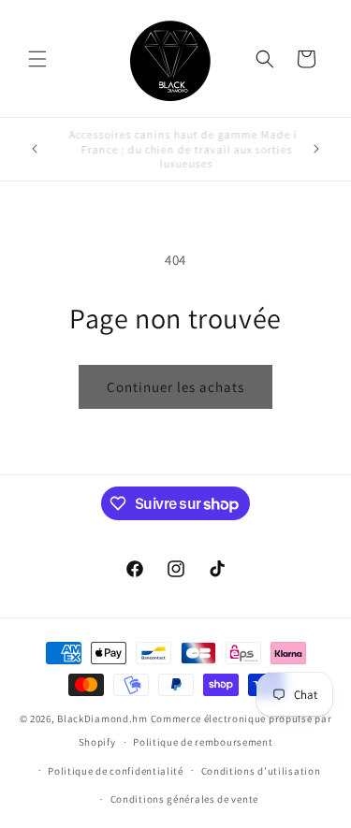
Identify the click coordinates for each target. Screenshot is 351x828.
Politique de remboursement (202, 741)
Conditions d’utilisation (261, 770)
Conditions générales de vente (184, 799)
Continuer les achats (175, 387)
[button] (37, 59)
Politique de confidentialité (115, 770)
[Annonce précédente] (34, 148)
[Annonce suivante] (316, 148)
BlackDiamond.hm (102, 718)
